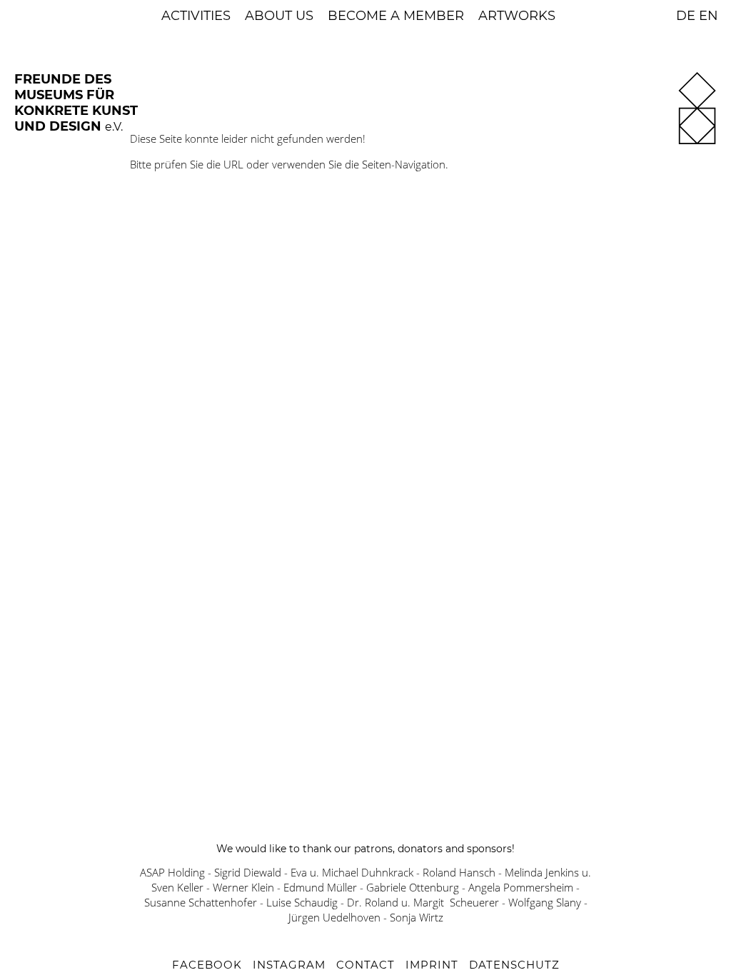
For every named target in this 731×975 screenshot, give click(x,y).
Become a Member (396, 16)
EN (708, 16)
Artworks (516, 16)
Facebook (207, 964)
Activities (196, 16)
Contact (365, 964)
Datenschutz (514, 964)
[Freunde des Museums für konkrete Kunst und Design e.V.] (697, 141)
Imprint (431, 964)
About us (279, 16)
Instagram (289, 964)
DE (685, 16)
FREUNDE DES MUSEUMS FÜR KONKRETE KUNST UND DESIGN (76, 102)
